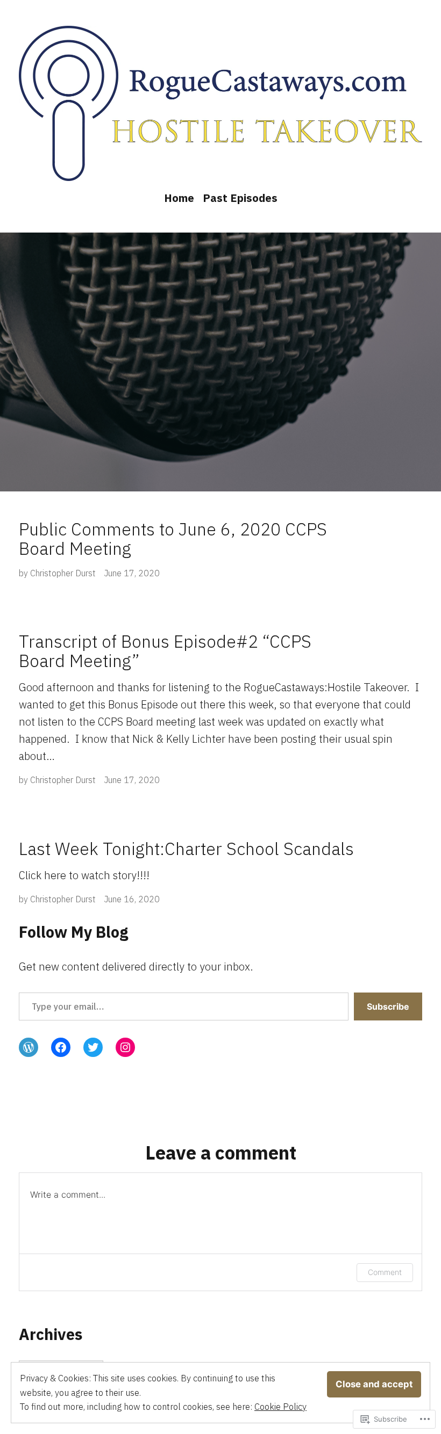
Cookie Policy (280, 1407)
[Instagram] (125, 1047)
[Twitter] (93, 1047)
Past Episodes (240, 198)
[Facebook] (60, 1047)
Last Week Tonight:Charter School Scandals (186, 848)
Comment (385, 1272)
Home (179, 198)
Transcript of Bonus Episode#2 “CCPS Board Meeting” (165, 651)
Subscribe (388, 1006)
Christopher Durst (63, 573)
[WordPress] (28, 1047)
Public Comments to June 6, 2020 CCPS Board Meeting (173, 539)
